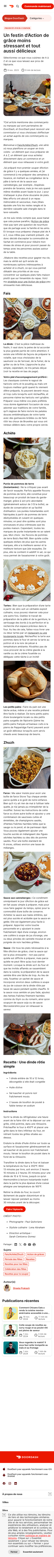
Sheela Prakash (21, 1288)
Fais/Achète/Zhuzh (14, 1254)
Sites (5, 1510)
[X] (20, 1244)
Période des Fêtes (13, 1259)
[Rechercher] (17, 6)
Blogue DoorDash (14, 18)
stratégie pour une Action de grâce (26, 281)
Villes (5, 1502)
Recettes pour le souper (17, 1274)
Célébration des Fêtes (15, 1269)
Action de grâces (35, 1254)
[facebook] (25, 1244)
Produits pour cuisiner (17, 28)
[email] (29, 1244)
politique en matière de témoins (29, 1536)
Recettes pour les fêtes (16, 1264)
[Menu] (5, 6)
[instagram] (10, 1484)
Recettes (30, 1259)
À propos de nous (12, 1494)
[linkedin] (15, 1244)
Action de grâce (40, 221)
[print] (34, 1244)
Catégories (36, 18)
